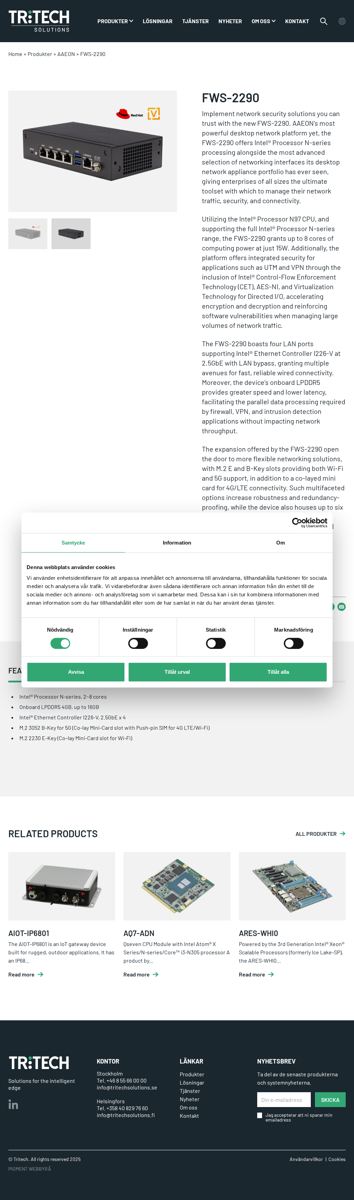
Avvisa (76, 672)
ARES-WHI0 (258, 932)
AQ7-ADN (139, 932)
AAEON (66, 53)
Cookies (337, 1159)
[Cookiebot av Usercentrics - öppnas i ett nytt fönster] (297, 523)
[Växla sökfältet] (323, 21)
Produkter (40, 53)
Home (15, 53)
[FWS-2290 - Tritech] (38, 21)
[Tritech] (38, 1062)
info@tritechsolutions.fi (126, 1115)
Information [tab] (177, 543)
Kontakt (297, 21)
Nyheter (230, 21)
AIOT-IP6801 (28, 932)
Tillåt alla (278, 672)
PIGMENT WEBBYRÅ (29, 1169)
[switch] (138, 643)
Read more (21, 974)
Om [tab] (280, 543)
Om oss (261, 21)
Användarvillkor (306, 1159)
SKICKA (330, 1099)
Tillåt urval (177, 672)
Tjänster (195, 21)
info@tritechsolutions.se (127, 1087)
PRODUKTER (112, 21)
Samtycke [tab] (73, 543)
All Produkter (316, 834)
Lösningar (158, 21)
